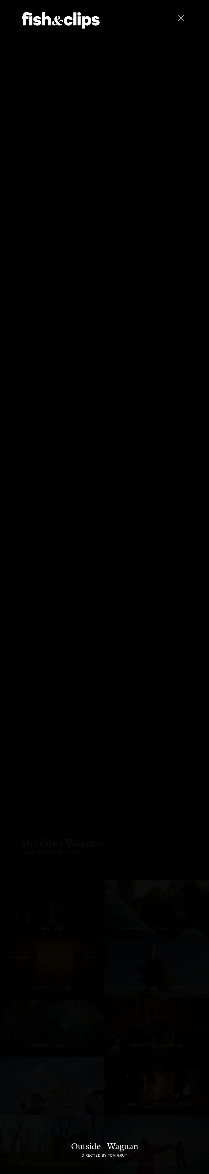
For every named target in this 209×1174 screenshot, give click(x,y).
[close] (181, 18)
